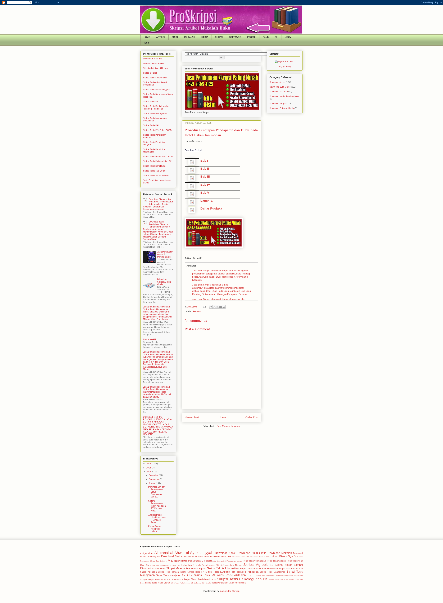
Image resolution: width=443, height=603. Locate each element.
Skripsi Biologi (284, 564)
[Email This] (211, 307)
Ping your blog (285, 66)
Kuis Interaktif (149, 339)
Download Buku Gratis (280, 87)
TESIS (147, 43)
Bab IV (205, 184)
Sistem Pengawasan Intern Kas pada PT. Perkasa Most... (157, 506)
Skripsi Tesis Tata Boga (154, 171)
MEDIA (204, 37)
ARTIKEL (160, 37)
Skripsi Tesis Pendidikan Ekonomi (269, 575)
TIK (276, 37)
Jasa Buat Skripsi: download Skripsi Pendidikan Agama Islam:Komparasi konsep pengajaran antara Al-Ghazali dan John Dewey (157, 392)
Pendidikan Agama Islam (254, 561)
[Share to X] (217, 307)
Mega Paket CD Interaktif (200, 561)
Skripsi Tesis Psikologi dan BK (157, 161)
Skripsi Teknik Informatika (155, 78)
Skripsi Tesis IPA (151, 101)
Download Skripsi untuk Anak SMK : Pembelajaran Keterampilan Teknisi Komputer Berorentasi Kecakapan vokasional (158, 204)
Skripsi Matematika (178, 568)
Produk (205, 565)
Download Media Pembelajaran (284, 96)
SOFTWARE (235, 37)
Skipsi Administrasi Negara (155, 68)
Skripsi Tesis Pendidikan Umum (158, 156)
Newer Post (192, 417)
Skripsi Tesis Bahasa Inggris (156, 89)
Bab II (204, 168)
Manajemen (177, 560)
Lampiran (207, 200)
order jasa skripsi (219, 561)
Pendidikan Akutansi (276, 561)
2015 (149, 472)
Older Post (251, 417)
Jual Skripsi (160, 561)
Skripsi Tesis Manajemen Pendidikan (174, 575)
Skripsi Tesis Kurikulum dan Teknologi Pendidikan (156, 107)
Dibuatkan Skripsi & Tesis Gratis (164, 282)
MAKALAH (189, 37)
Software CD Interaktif (202, 583)
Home (222, 417)
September (154, 479)
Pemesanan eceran (234, 561)
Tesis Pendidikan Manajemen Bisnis (229, 583)
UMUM (288, 37)
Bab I (204, 160)
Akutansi (196, 311)
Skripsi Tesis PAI (151, 125)
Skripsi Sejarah (150, 73)
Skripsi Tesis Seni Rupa (154, 166)
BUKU (175, 37)
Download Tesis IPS (152, 59)
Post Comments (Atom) (228, 426)
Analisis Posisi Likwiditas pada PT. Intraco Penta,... (157, 519)
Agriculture (147, 553)
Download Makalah (278, 91)
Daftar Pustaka (211, 208)
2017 (149, 463)
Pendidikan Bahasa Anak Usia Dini (165, 565)
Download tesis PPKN (153, 63)
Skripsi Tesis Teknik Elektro (156, 175)
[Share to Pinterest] (224, 307)
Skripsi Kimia (158, 568)
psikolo (212, 565)
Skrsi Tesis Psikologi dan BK (182, 583)
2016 (149, 468)
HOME (147, 37)
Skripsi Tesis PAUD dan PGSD (157, 130)
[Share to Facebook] (220, 307)
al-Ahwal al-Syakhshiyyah (191, 553)
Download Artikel (277, 82)
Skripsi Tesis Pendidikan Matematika (165, 579)
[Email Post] (204, 306)
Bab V (204, 192)
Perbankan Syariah (191, 565)
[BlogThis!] (214, 307)
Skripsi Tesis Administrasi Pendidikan (258, 568)
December (154, 475)
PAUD (266, 37)
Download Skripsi (277, 103)
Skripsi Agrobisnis (258, 565)
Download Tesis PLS (241, 557)
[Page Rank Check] (285, 61)
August (152, 483)
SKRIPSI (219, 37)
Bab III (205, 176)
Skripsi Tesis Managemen (155, 113)
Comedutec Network (230, 591)
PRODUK (251, 37)
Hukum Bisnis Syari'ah (283, 556)
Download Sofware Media (281, 108)
